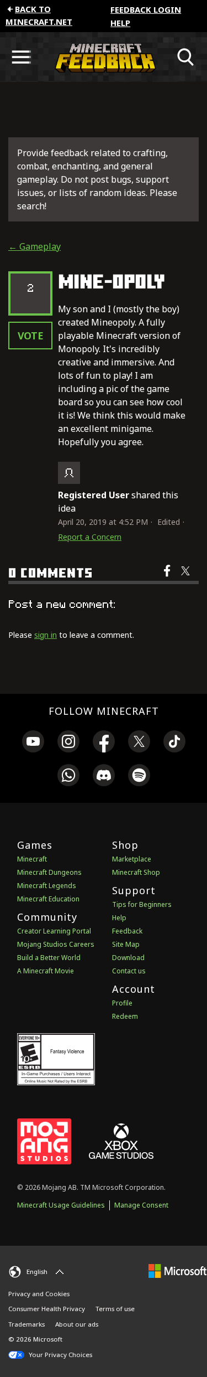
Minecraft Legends (46, 885)
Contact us (129, 971)
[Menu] (21, 57)
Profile (122, 1003)
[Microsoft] (177, 1270)
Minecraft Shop (136, 872)
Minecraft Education (48, 899)
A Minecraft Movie (45, 971)
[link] (33, 743)
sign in (45, 635)
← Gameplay (34, 246)
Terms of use (115, 1308)
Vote (31, 335)
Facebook (168, 578)
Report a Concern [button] (89, 537)
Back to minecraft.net (39, 15)
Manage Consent (141, 1205)
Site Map (126, 944)
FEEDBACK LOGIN (145, 9)
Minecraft (32, 859)
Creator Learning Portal (54, 931)
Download (128, 957)
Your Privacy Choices (59, 1354)
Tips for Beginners (142, 904)
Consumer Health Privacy (46, 1308)
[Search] (186, 57)
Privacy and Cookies (39, 1294)
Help (120, 22)
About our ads (76, 1324)
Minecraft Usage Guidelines (61, 1205)
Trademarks (26, 1324)
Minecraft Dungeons (49, 872)
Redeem (125, 1016)
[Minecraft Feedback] (103, 57)
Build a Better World (49, 957)
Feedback (127, 931)
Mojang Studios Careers (55, 944)
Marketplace (131, 859)
